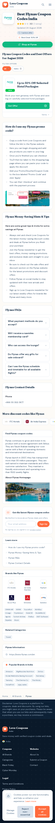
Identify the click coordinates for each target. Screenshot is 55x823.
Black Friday (8, 765)
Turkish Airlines (19, 617)
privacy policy (35, 530)
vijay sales (22, 684)
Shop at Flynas (29, 44)
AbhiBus (38, 609)
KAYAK (18, 609)
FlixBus (31, 617)
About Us (34, 754)
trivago (8, 613)
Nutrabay (40, 676)
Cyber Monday (9, 770)
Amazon (9, 671)
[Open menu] (50, 4)
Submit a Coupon (38, 760)
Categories (7, 760)
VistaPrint (10, 684)
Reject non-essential (25, 812)
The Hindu (36, 680)
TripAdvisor (18, 613)
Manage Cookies (10, 812)
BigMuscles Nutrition (25, 671)
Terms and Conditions (13, 783)
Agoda (7, 617)
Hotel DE (29, 613)
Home (5, 696)
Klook (16, 620)
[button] (6, 68)
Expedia (8, 620)
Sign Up (43, 524)
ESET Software (42, 617)
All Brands (17, 696)
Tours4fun (28, 609)
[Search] (43, 4)
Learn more (30, 801)
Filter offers (9, 64)
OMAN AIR (9, 609)
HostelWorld (40, 613)
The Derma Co (22, 680)
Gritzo (40, 671)
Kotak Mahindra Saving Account (19, 676)
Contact (34, 765)
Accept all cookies (42, 812)
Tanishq (9, 680)
